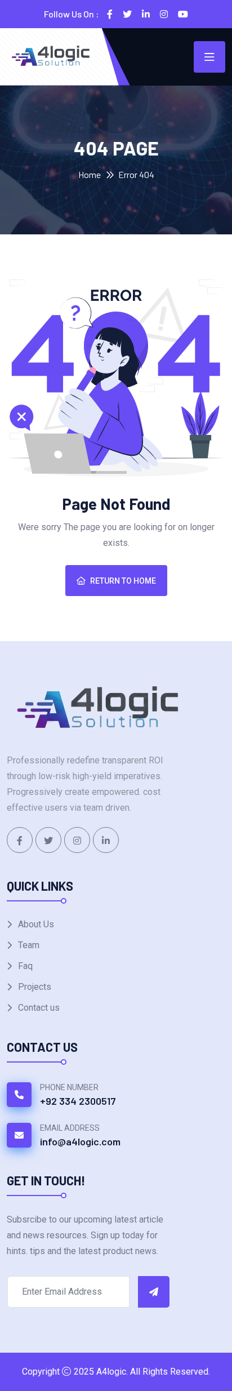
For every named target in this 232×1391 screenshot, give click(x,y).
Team (28, 945)
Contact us (39, 1007)
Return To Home (123, 580)
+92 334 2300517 (78, 1101)
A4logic (111, 1371)
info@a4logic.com (80, 1141)
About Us (36, 924)
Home (89, 174)
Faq (25, 966)
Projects (34, 986)
